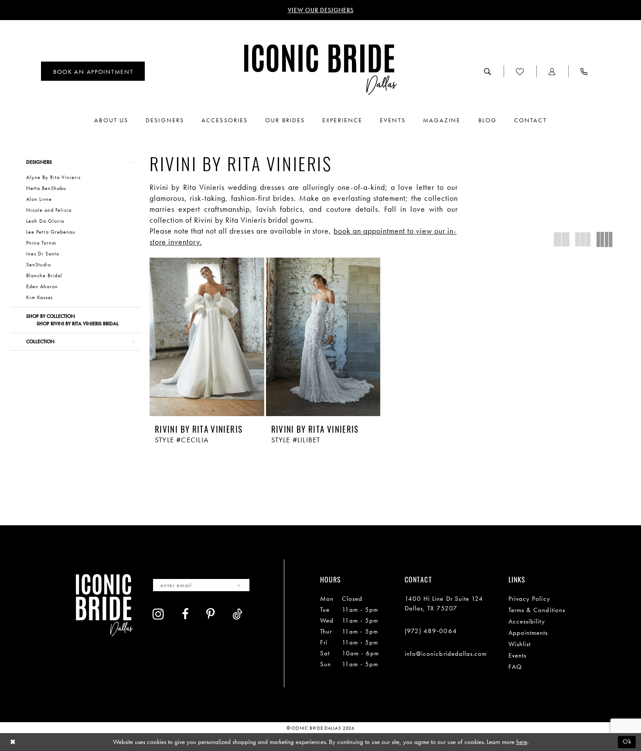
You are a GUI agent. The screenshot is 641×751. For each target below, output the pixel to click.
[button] (552, 71)
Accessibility (526, 621)
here (521, 741)
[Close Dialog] (12, 742)
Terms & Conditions (536, 610)
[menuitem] (93, 71)
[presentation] (207, 337)
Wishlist (519, 644)
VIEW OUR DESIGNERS (321, 10)
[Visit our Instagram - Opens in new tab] (158, 613)
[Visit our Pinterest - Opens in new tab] (210, 614)
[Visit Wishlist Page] (520, 71)
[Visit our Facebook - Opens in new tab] (185, 614)
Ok (627, 741)
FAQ (515, 666)
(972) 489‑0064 (431, 631)
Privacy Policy (529, 598)
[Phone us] (584, 71)
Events (517, 655)
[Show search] (488, 71)
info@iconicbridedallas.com (446, 653)
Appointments (528, 632)
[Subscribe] (239, 585)
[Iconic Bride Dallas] (320, 70)
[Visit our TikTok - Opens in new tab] (237, 614)
